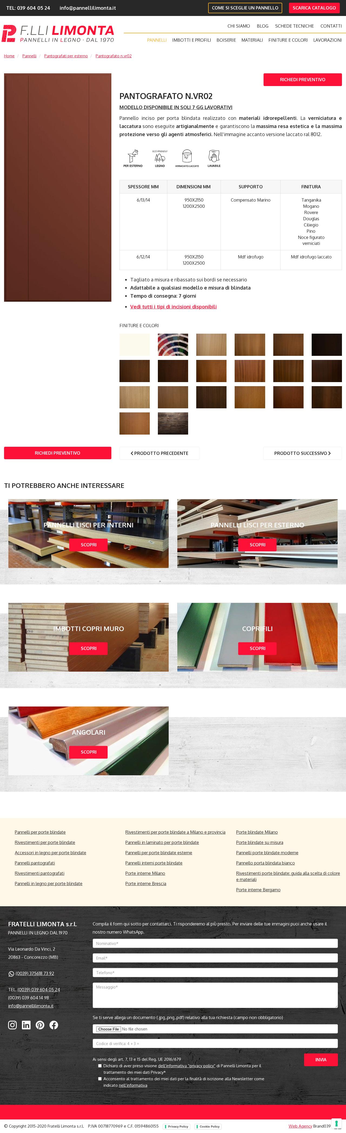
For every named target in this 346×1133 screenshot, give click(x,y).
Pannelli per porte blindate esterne (158, 852)
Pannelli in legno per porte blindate (48, 883)
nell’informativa (133, 1085)
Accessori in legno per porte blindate (50, 852)
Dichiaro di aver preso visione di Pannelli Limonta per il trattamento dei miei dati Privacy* (182, 1069)
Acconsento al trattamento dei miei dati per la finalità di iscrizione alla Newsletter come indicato (184, 1082)
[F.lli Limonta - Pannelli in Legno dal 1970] (57, 33)
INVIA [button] (321, 1059)
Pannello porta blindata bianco (265, 863)
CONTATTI (331, 26)
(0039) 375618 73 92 (35, 973)
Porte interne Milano (145, 873)
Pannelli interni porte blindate (153, 863)
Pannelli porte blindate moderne (267, 852)
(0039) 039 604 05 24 (39, 989)
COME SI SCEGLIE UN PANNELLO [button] (245, 8)
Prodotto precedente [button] (160, 453)
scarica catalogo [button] (314, 8)
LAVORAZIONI (327, 40)
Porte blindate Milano (257, 832)
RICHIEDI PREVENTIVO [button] (302, 79)
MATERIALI (252, 40)
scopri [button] (89, 544)
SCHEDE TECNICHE (294, 26)
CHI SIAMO (239, 26)
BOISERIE (226, 40)
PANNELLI (157, 40)
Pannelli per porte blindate (40, 832)
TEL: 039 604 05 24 (28, 8)
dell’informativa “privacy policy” (186, 1065)
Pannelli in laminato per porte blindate (162, 842)
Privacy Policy (178, 1126)
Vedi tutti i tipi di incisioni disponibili (173, 307)
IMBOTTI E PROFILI (191, 40)
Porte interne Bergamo (258, 889)
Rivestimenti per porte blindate (45, 842)
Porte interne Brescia (145, 883)
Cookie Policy (209, 1126)
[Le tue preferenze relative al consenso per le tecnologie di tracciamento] (336, 1123)
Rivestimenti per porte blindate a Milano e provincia (175, 832)
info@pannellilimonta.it (88, 8)
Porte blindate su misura (259, 842)
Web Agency (300, 1126)
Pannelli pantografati (35, 863)
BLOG (262, 26)
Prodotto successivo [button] (301, 453)
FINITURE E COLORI (288, 40)
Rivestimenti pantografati (39, 873)
